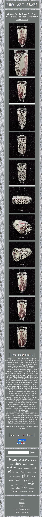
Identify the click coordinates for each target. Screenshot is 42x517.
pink (11, 471)
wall (11, 480)
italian (17, 485)
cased (12, 488)
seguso (33, 481)
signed (26, 480)
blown (31, 492)
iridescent (23, 492)
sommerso (31, 488)
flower (32, 464)
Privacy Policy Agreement (22, 509)
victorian (20, 468)
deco (18, 463)
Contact (21, 506)
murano (24, 459)
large (23, 472)
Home (22, 499)
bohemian (16, 477)
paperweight (27, 468)
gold (34, 472)
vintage (12, 459)
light (17, 472)
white (34, 468)
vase (31, 484)
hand (33, 460)
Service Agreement (22, 512)
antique (11, 467)
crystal (11, 485)
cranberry (23, 485)
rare (33, 476)
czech (29, 472)
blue (18, 488)
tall (10, 477)
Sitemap (22, 503)
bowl (17, 479)
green (11, 464)
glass (25, 476)
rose (25, 464)
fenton (14, 491)
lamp (24, 487)
